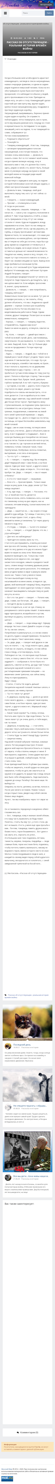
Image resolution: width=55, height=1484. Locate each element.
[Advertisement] (27, 906)
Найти (49, 13)
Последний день (22, 1044)
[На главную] (14, 5)
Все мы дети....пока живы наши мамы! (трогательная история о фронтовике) (31, 1176)
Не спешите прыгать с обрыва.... (30, 1105)
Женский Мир (6, 1469)
